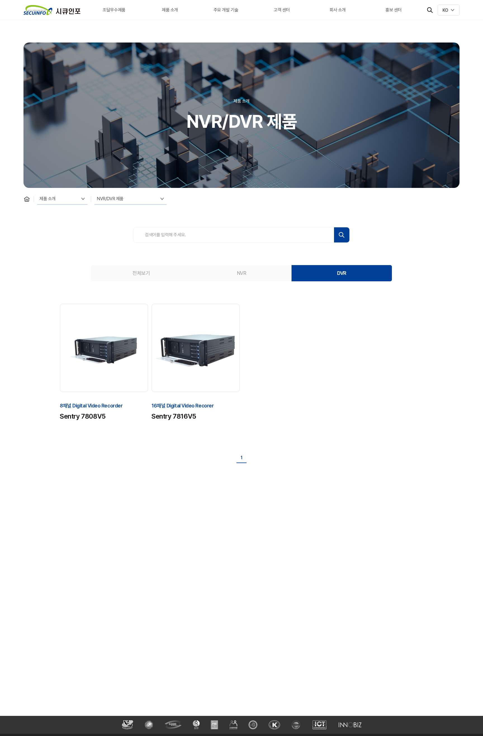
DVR (341, 273)
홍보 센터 (393, 10)
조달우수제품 (114, 10)
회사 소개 (338, 10)
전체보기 (141, 273)
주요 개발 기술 (226, 10)
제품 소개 (170, 10)
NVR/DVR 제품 (110, 198)
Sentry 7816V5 (173, 416)
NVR (241, 273)
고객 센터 (282, 10)
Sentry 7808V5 (83, 416)
